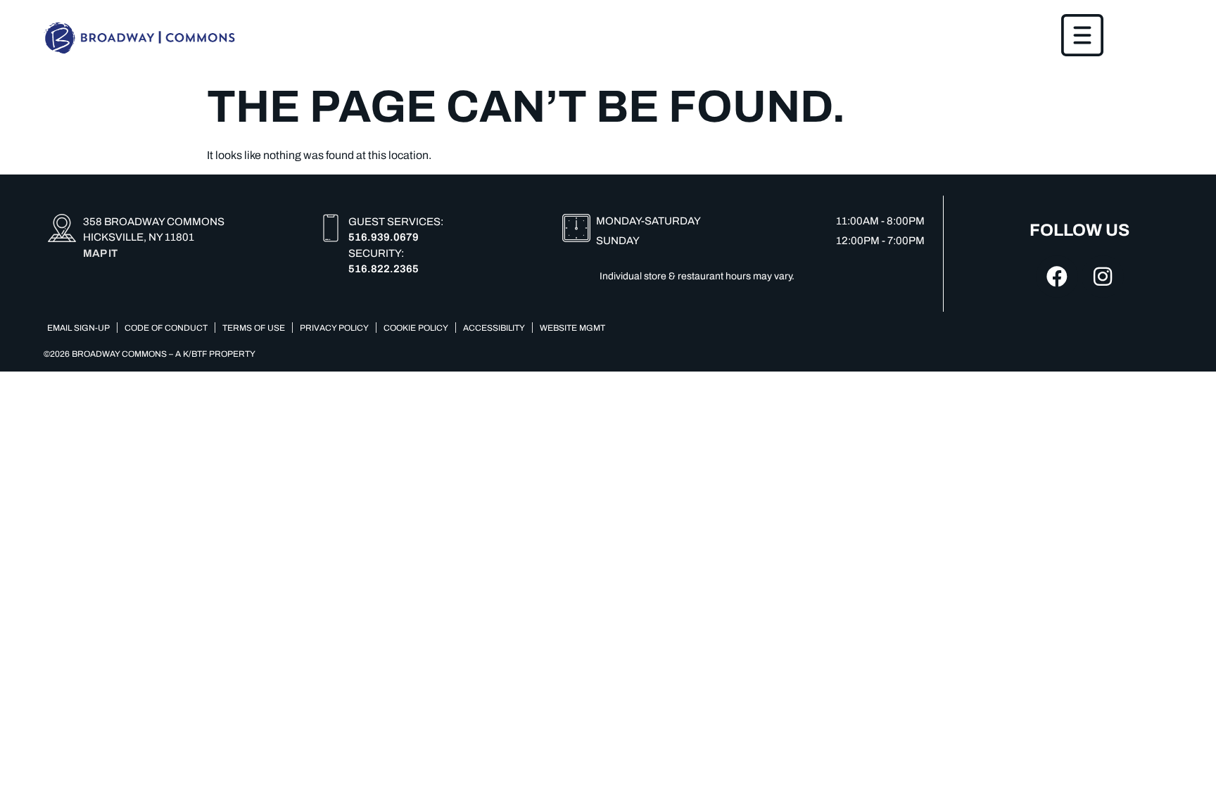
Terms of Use (253, 328)
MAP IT (100, 253)
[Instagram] (1103, 276)
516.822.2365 (383, 268)
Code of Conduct (166, 328)
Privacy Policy (334, 328)
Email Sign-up (78, 328)
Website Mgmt (572, 328)
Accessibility (494, 328)
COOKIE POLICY (416, 328)
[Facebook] (1057, 276)
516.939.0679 (383, 237)
